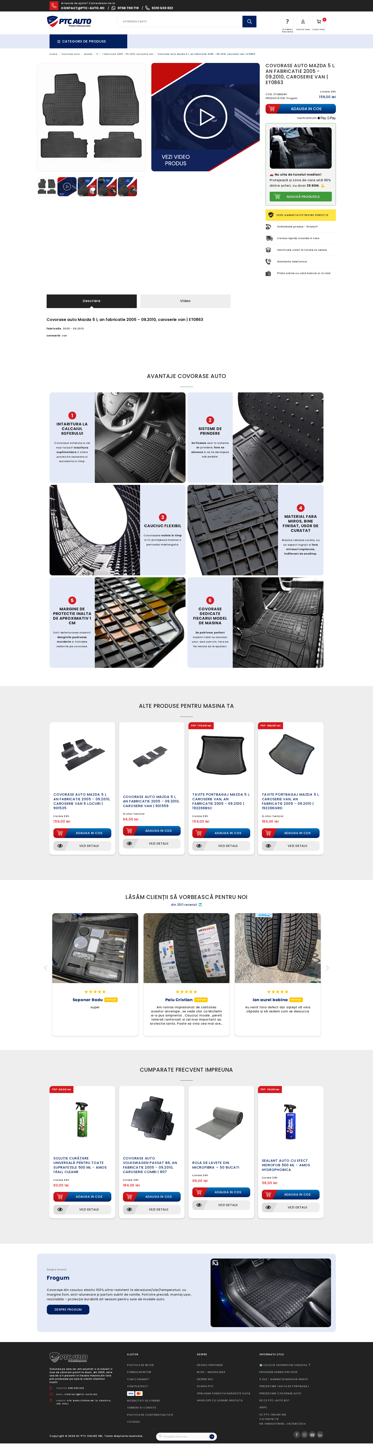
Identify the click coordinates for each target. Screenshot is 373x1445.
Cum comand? (138, 1379)
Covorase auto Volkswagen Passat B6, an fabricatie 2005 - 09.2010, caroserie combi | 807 (150, 1165)
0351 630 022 (162, 8)
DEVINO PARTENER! (210, 1365)
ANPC (263, 1407)
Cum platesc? (137, 1386)
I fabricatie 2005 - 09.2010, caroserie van (127, 54)
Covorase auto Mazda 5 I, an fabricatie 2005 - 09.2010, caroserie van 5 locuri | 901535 (81, 801)
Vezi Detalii (89, 846)
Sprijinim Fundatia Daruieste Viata (223, 1393)
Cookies (133, 1422)
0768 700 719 (128, 8)
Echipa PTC (205, 1386)
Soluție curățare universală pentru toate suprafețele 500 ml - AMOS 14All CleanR (80, 1165)
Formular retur (139, 1372)
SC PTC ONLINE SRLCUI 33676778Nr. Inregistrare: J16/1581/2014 (282, 1419)
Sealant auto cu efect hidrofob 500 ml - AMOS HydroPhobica (286, 1165)
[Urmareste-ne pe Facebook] (296, 1434)
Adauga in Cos (89, 833)
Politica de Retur (140, 1365)
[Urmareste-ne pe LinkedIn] (320, 1434)
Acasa (53, 54)
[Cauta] (249, 21)
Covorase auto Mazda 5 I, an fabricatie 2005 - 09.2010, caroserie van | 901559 (151, 801)
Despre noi (205, 1379)
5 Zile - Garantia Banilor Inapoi (283, 1379)
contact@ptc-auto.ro (83, 8)
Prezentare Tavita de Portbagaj (284, 1386)
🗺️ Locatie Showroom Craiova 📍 (285, 1365)
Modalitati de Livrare (143, 1400)
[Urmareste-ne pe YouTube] (312, 1434)
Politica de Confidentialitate (150, 1415)
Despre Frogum (68, 1309)
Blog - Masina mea (211, 1372)
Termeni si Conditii (141, 1407)
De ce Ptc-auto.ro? (274, 1400)
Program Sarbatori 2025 (278, 1372)
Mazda (88, 54)
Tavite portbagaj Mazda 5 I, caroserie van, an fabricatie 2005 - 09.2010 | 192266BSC (221, 801)
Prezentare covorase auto (280, 1393)
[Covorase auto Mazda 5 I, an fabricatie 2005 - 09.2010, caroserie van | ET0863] (47, 186)
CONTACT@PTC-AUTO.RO (80, 1394)
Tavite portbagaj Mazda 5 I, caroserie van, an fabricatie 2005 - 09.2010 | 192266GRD (290, 801)
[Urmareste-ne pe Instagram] (304, 1434)
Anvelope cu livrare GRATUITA (220, 1400)
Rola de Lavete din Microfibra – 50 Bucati (215, 1165)
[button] (46, 967)
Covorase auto (70, 54)
